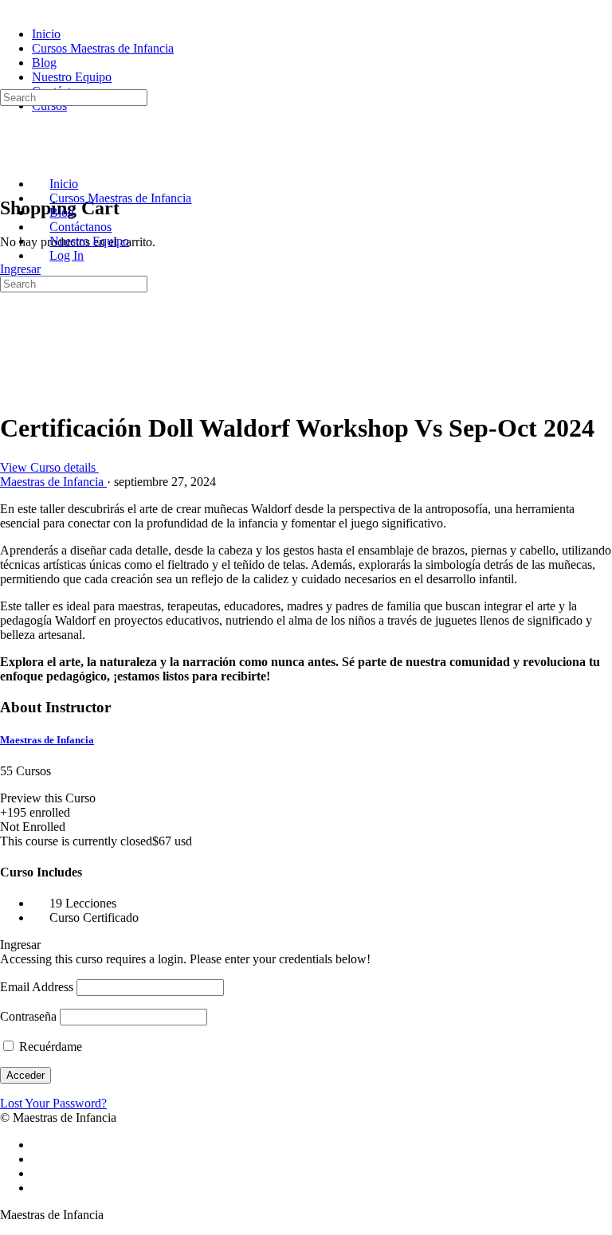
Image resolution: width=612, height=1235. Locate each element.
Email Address (36, 987)
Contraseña (28, 1016)
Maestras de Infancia (47, 740)
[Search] (9, 81)
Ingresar (20, 269)
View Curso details (49, 467)
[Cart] (9, 174)
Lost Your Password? (53, 1103)
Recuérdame (49, 1046)
